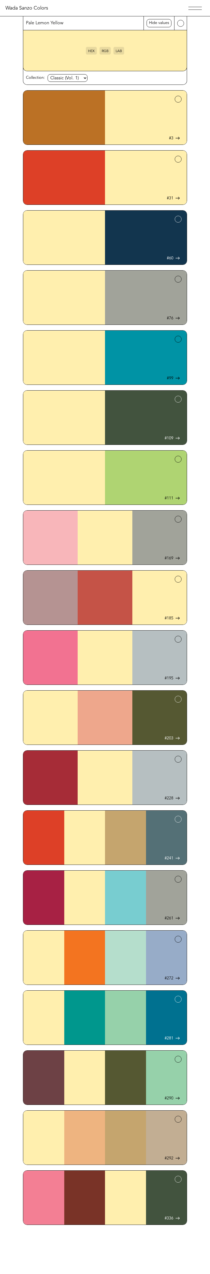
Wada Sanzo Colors (26, 8)
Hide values (159, 23)
